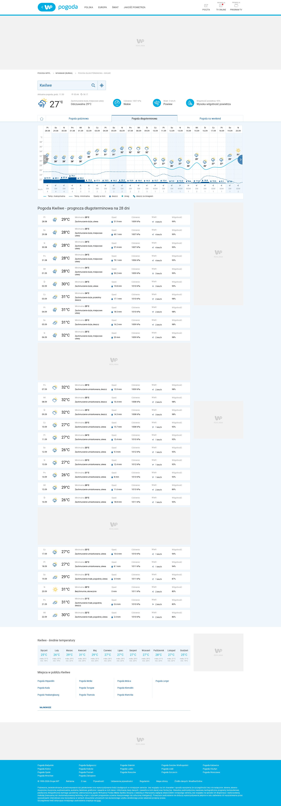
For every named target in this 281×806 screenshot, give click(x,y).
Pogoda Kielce (44, 769)
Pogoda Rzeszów (128, 772)
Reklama (70, 781)
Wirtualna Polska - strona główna (47, 7)
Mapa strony (162, 781)
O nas (83, 781)
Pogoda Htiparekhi (46, 681)
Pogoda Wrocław (45, 775)
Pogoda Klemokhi (125, 687)
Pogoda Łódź (167, 769)
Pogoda (68, 7)
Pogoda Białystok (46, 765)
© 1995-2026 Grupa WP (48, 781)
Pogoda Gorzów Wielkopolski (174, 765)
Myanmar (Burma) (64, 73)
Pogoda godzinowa (79, 118)
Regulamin (144, 781)
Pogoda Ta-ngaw (86, 687)
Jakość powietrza (134, 7)
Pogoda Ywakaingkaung (48, 694)
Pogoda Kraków (86, 769)
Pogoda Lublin (126, 769)
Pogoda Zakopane (87, 775)
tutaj (99, 800)
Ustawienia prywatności (122, 781)
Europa (102, 7)
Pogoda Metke (85, 681)
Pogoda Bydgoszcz (87, 765)
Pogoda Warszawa (211, 772)
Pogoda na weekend (210, 118)
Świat (115, 7)
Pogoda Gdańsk (127, 765)
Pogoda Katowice (211, 765)
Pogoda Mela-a (124, 681)
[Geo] (102, 85)
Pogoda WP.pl (44, 73)
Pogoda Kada (44, 687)
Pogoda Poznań (86, 772)
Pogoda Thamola (87, 694)
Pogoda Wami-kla (125, 694)
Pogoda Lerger (162, 681)
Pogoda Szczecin (169, 772)
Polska (88, 7)
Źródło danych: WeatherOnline (188, 781)
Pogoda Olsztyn (210, 769)
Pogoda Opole (44, 772)
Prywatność (98, 781)
